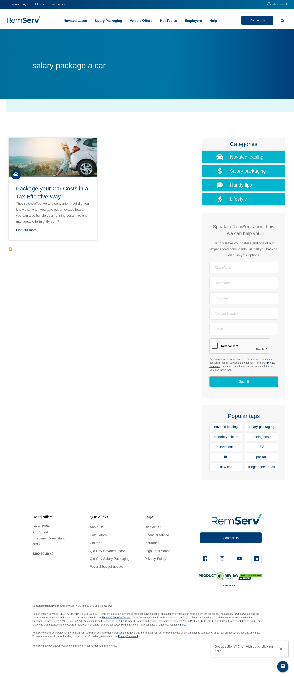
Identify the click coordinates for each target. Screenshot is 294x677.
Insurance (152, 543)
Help (213, 21)
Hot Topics (168, 21)
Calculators (57, 4)
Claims (39, 4)
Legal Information (157, 551)
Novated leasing (246, 157)
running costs (261, 437)
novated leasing (226, 427)
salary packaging (261, 427)
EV (261, 447)
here (182, 624)
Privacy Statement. (128, 636)
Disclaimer (153, 527)
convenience (226, 447)
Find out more (26, 230)
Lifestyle (238, 199)
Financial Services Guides (116, 617)
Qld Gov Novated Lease (108, 551)
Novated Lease (75, 21)
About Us (97, 527)
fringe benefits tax (261, 467)
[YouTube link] (239, 558)
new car (226, 467)
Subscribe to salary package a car (10, 249)
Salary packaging (248, 171)
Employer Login (19, 4)
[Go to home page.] (24, 22)
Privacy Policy (155, 559)
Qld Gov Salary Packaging (109, 559)
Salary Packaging (108, 21)
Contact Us (231, 538)
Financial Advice (157, 535)
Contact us (257, 20)
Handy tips (241, 185)
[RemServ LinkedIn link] (256, 558)
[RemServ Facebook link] (205, 558)
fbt (226, 457)
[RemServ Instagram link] (222, 558)
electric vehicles (226, 437)
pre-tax (261, 457)
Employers (193, 21)
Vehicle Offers (141, 21)
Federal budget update (106, 566)
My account (279, 4)
